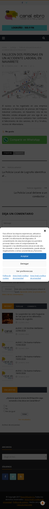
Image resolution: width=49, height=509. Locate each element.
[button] (45, 230)
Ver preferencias (24, 271)
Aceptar (24, 256)
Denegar (24, 263)
